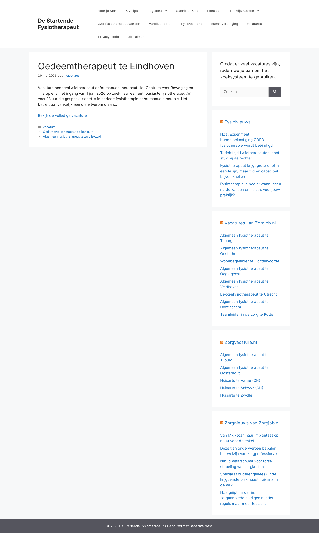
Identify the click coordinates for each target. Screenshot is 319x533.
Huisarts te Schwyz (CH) (241, 388)
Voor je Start (107, 11)
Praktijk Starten (242, 11)
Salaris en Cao (187, 11)
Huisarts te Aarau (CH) (240, 380)
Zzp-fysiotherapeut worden (119, 24)
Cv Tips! (132, 11)
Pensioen (214, 11)
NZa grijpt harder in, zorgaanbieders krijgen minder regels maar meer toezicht (246, 498)
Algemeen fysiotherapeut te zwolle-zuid (72, 136)
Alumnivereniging (224, 24)
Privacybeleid (108, 37)
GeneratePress (201, 526)
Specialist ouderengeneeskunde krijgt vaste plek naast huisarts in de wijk (249, 479)
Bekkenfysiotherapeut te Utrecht (248, 294)
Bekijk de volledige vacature (62, 115)
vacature (49, 127)
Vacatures (254, 24)
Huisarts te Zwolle (236, 395)
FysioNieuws (237, 122)
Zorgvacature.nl (241, 342)
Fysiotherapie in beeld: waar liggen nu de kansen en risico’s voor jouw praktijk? (250, 189)
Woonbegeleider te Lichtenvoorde (249, 261)
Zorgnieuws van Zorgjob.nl (252, 423)
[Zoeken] (275, 92)
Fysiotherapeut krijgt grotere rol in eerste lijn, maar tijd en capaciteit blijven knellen (249, 171)
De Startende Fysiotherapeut (58, 23)
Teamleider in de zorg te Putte (246, 314)
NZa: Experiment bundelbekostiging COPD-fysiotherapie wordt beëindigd (246, 140)
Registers (154, 11)
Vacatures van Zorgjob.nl (250, 223)
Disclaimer (136, 37)
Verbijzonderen (161, 24)
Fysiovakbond (191, 24)
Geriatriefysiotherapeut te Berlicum (68, 131)
